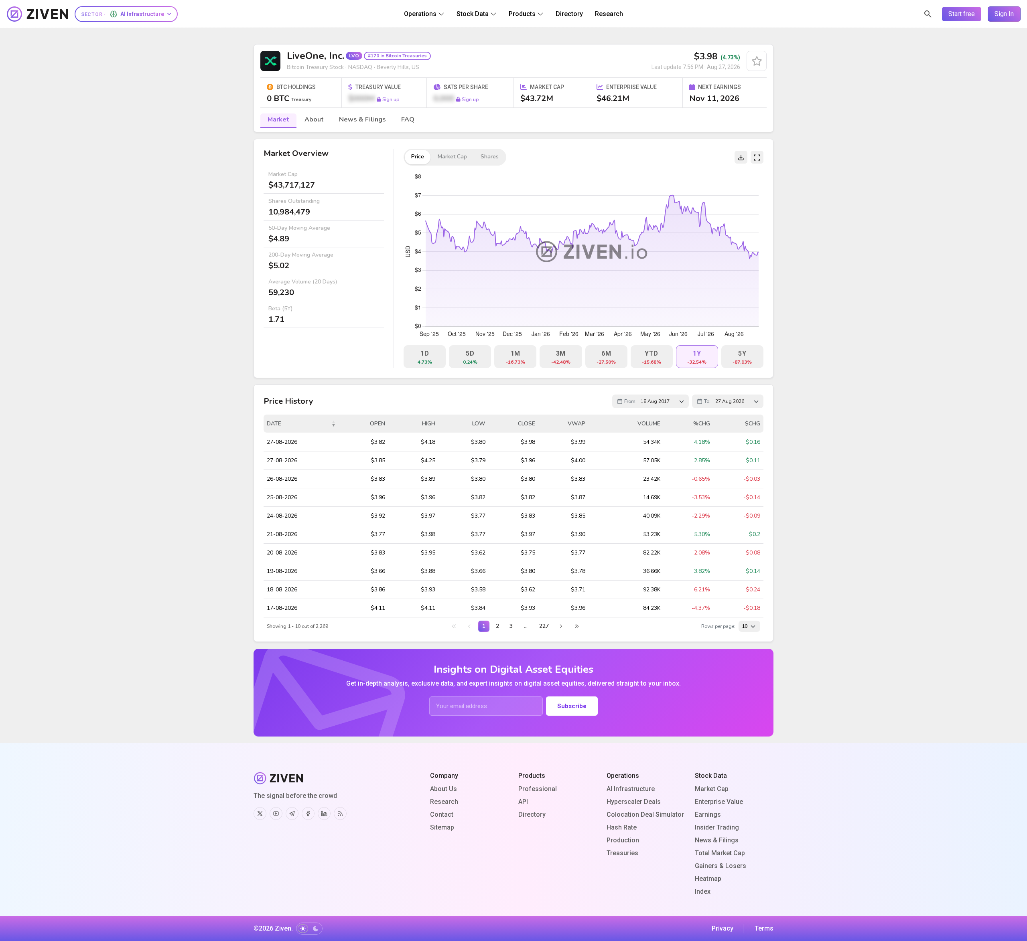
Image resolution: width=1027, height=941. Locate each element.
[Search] (928, 14)
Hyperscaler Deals (634, 801)
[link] (454, 626)
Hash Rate (622, 827)
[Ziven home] (37, 14)
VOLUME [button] (648, 423)
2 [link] (497, 626)
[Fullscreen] (757, 157)
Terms (764, 928)
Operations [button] (420, 14)
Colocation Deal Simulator (645, 814)
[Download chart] (741, 157)
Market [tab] (278, 119)
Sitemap (442, 827)
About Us (443, 789)
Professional (537, 789)
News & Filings (717, 840)
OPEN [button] (377, 423)
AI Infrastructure (631, 789)
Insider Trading (717, 827)
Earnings (708, 814)
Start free (961, 14)
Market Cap (712, 789)
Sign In (1004, 14)
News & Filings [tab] (362, 119)
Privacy (722, 928)
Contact (441, 814)
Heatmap (708, 878)
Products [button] (522, 14)
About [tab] (314, 119)
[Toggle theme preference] (309, 929)
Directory (532, 814)
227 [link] (544, 626)
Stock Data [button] (473, 14)
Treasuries (622, 853)
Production (623, 840)
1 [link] (483, 626)
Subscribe (572, 706)
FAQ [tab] (407, 119)
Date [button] (274, 423)
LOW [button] (478, 423)
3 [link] (511, 626)
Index (702, 891)
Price (417, 156)
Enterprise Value (719, 801)
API (523, 801)
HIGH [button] (428, 423)
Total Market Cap (720, 853)
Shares (490, 156)
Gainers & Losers (720, 866)
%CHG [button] (701, 423)
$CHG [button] (752, 423)
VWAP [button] (576, 423)
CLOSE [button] (526, 423)
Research (444, 801)
